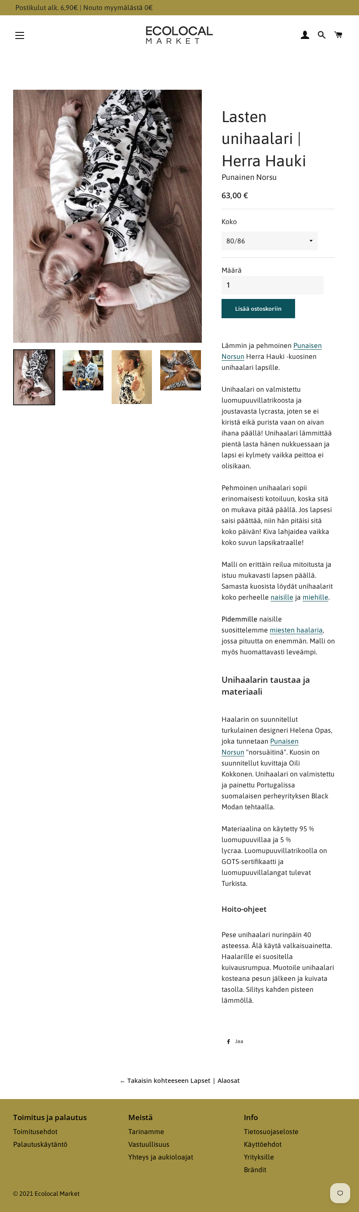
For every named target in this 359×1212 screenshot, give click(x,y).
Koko (229, 221)
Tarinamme (146, 1131)
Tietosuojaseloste (271, 1131)
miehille (315, 597)
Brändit (255, 1169)
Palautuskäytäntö (40, 1144)
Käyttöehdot (263, 1144)
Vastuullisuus (148, 1144)
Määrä (232, 270)
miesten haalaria (296, 630)
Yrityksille (259, 1157)
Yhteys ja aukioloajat (160, 1157)
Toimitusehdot (35, 1131)
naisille (282, 597)
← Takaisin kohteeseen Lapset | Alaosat (180, 1080)
